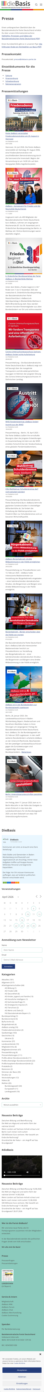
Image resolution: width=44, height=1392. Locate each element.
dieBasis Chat (7, 1310)
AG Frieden (9, 991)
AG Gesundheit (11, 993)
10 (28, 914)
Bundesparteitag (8, 1016)
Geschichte (6, 1035)
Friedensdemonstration (11, 1030)
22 (16, 926)
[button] (40, 1354)
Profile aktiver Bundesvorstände (15, 1058)
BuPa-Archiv (7, 1021)
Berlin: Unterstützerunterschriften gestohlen (24, 794)
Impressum (36, 1389)
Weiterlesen (26, 752)
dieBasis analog (8, 1027)
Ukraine (8, 1038)
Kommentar (6, 1041)
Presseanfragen (8, 1260)
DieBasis (8, 830)
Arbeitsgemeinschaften (11, 985)
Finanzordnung (12, 78)
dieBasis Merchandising (11, 1312)
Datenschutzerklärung (23, 1389)
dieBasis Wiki (7, 1304)
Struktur (5, 1075)
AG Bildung (9, 988)
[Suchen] (36, 5)
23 (22, 926)
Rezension (6, 1069)
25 (34, 926)
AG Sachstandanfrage (13, 1002)
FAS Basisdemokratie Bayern (16, 1013)
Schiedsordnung (12, 81)
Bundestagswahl (11, 1086)
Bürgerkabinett (8, 1024)
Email (4, 955)
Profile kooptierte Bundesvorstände (16, 1063)
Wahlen (5, 1083)
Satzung (9, 75)
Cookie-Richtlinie (19, 1363)
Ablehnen (22, 1377)
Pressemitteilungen (10, 1055)
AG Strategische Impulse (15, 1005)
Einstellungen (22, 1383)
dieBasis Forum (8, 1307)
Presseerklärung (8, 1052)
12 (39, 914)
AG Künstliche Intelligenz (15, 999)
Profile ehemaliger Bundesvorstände (17, 1061)
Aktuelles (5, 979)
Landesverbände (8, 1044)
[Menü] (41, 4)
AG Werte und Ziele (13, 1010)
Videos (4, 1080)
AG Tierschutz (10, 1007)
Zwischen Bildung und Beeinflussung (17, 1120)
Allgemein (6, 982)
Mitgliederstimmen (9, 1049)
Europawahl (10, 1089)
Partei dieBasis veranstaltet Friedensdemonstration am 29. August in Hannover (22, 136)
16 (22, 920)
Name (4, 945)
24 (28, 926)
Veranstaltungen (8, 1077)
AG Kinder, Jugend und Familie (17, 996)
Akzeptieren (22, 1370)
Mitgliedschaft (7, 1301)
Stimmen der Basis (9, 1072)
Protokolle (6, 1066)
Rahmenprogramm (13, 84)
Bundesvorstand (8, 1019)
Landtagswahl (10, 1091)
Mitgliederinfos (8, 1047)
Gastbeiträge (7, 1033)
